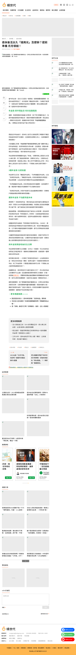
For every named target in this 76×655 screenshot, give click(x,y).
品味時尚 (35, 10)
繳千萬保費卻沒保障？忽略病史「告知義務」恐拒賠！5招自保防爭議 (38, 532)
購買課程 (56, 4)
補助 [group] (24, 16)
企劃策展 (62, 10)
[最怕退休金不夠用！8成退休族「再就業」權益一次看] (13, 428)
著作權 (35, 648)
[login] (70, 5)
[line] (64, 5)
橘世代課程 (12, 638)
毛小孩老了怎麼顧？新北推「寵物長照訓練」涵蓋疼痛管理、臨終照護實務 (66, 85)
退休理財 (6, 10)
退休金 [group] (11, 16)
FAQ (14, 648)
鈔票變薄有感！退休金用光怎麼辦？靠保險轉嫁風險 (38, 416)
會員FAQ (19, 638)
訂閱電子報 (26, 641)
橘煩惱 (42, 10)
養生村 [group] (5, 16)
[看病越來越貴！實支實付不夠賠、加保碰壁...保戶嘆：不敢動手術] (13, 521)
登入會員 (18, 641)
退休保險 (19, 39)
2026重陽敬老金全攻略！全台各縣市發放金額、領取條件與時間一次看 (66, 63)
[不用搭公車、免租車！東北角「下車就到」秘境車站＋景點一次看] (55, 91)
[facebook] (61, 5)
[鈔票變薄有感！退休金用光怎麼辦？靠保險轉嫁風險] (38, 405)
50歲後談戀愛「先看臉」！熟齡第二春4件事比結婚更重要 (66, 74)
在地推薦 (21, 10)
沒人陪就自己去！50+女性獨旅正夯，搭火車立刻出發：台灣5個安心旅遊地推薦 (66, 69)
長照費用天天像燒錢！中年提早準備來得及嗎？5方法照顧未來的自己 (38, 555)
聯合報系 (48, 648)
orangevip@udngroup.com (16, 633)
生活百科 (28, 10)
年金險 (20, 347)
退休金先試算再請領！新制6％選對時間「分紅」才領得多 (37, 393)
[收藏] (4, 113)
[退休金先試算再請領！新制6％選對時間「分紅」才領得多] (38, 382)
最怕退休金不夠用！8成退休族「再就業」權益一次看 (12, 439)
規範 (3, 607)
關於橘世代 (12, 636)
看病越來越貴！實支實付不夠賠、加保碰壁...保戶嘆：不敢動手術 (13, 532)
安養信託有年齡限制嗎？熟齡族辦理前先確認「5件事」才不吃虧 (13, 555)
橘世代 (4, 39)
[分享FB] (4, 98)
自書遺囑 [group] (18, 16)
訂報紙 (54, 648)
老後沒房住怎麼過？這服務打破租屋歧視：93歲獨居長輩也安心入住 (66, 96)
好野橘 (11, 39)
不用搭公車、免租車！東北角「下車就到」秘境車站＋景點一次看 (66, 90)
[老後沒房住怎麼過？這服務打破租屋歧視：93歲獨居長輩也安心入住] (55, 96)
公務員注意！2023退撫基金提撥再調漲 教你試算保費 (13, 393)
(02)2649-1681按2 (31, 633)
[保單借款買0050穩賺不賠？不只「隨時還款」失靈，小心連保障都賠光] (13, 498)
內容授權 (26, 636)
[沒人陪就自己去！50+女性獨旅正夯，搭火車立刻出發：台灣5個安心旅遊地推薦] (55, 69)
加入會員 (11, 641)
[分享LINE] (4, 103)
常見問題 (33, 641)
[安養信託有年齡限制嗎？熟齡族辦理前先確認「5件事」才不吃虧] (13, 543)
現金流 (26, 347)
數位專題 (55, 10)
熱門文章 (55, 58)
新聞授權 (23, 648)
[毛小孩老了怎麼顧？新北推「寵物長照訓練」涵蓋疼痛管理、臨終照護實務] (55, 86)
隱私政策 (50, 641)
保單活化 (16, 275)
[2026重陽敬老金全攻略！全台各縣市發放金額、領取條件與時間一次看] (55, 64)
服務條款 (29, 648)
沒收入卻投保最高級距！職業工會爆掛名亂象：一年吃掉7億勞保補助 (38, 509)
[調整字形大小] (4, 118)
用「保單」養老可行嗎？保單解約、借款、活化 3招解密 (30, 306)
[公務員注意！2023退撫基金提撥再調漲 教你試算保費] (13, 382)
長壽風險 (34, 347)
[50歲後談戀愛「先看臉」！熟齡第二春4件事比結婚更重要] (55, 75)
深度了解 (8, 478)
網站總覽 (66, 648)
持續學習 (13, 10)
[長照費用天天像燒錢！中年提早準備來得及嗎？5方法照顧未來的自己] (38, 543)
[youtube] (67, 5)
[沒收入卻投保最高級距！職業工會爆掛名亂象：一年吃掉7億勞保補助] (38, 498)
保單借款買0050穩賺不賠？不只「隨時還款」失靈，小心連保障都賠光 (13, 509)
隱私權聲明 (41, 648)
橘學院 (48, 10)
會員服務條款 (41, 641)
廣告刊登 (19, 636)
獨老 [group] (29, 16)
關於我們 (60, 648)
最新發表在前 (44, 614)
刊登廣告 (9, 648)
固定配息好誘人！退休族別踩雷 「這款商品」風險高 (29, 298)
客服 (18, 648)
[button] (72, 5)
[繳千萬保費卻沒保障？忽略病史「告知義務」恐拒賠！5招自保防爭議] (38, 521)
